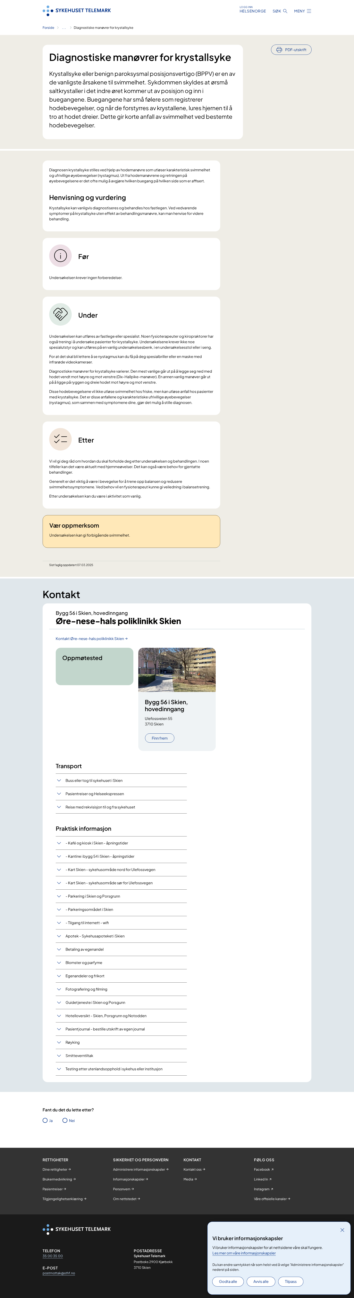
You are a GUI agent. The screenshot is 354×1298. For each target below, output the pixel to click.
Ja (51, 1120)
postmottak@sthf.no (59, 1273)
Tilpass (291, 1281)
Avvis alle (261, 1281)
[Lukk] (342, 1230)
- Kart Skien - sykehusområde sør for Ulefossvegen (109, 882)
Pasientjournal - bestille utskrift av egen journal (105, 1029)
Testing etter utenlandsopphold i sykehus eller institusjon (114, 1068)
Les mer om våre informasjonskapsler (244, 1253)
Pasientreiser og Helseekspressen (95, 793)
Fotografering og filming (86, 989)
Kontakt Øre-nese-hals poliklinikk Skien (90, 638)
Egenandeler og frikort (85, 975)
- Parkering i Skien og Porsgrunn (93, 896)
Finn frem (160, 738)
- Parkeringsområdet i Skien (89, 909)
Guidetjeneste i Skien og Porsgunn (95, 1002)
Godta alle (228, 1281)
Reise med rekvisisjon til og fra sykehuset (100, 807)
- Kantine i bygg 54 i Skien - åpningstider (100, 856)
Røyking (73, 1042)
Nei (72, 1120)
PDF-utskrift (295, 49)
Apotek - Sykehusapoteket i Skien (95, 936)
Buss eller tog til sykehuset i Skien (94, 780)
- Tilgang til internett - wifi (87, 922)
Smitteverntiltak (79, 1055)
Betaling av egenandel (85, 949)
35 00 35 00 (53, 1256)
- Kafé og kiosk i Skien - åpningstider (97, 843)
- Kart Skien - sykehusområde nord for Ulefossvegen (110, 869)
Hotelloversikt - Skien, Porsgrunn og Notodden (106, 1015)
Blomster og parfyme (84, 962)
